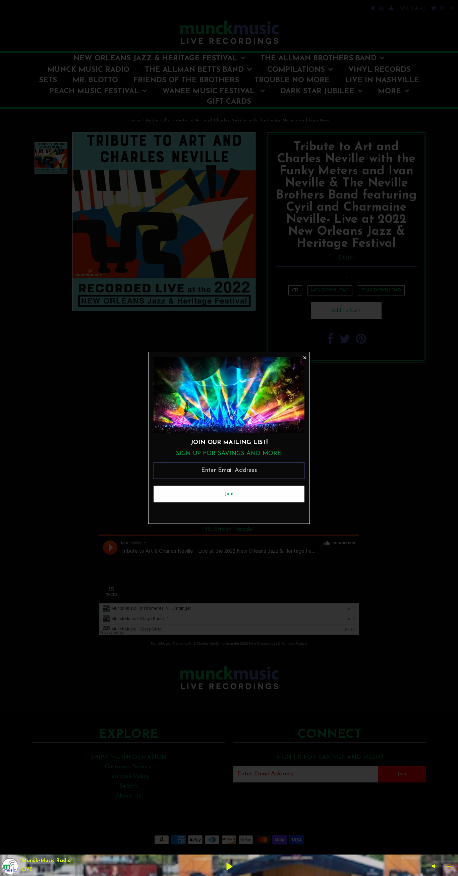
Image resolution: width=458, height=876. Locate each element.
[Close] (304, 357)
